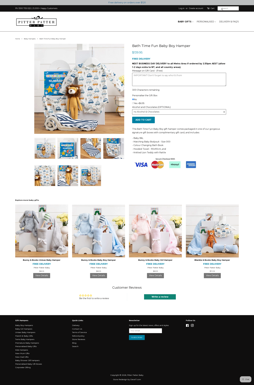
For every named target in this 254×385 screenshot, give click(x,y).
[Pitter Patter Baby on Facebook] (187, 326)
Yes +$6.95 (139, 103)
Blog (74, 343)
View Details (41, 275)
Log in (181, 8)
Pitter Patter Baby (135, 375)
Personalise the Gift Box (144, 95)
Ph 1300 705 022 (23, 8)
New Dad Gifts (21, 357)
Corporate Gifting (23, 367)
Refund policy (78, 336)
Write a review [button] (160, 297)
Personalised (206, 21)
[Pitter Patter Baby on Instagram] (192, 326)
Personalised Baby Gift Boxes (28, 364)
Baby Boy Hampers (24, 325)
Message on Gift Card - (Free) (147, 70)
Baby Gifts (185, 21)
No (135, 99)
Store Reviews (78, 339)
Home (17, 39)
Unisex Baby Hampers (25, 332)
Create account (196, 8)
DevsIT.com (135, 379)
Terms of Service (79, 332)
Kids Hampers (21, 350)
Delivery (75, 325)
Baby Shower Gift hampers (27, 360)
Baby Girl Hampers (23, 329)
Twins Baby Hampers (24, 339)
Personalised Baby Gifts (26, 346)
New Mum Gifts (22, 353)
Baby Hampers (29, 39)
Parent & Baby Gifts (24, 336)
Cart (212, 8)
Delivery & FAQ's (229, 21)
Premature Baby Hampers (27, 343)
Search (75, 346)
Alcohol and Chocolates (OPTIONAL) (151, 107)
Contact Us (77, 329)
